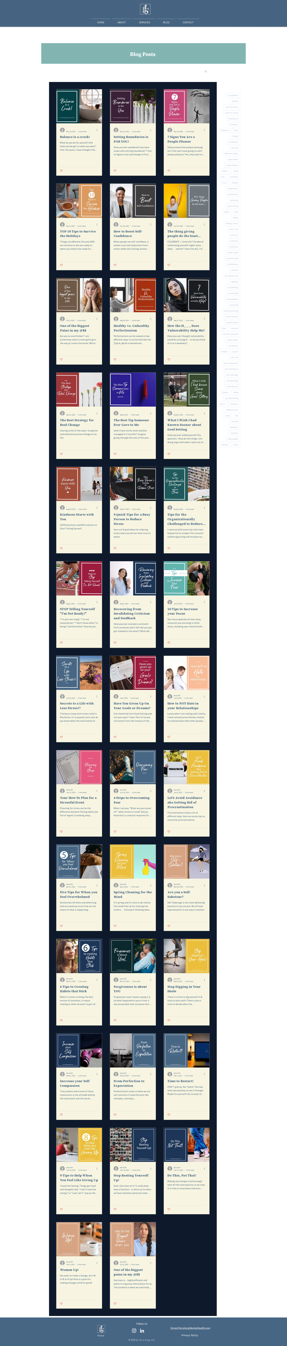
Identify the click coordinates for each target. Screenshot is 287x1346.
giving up (234, 200)
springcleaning (231, 398)
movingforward (231, 275)
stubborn (234, 404)
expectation (233, 159)
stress (222, 404)
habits (235, 217)
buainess (234, 124)
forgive (235, 182)
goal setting (233, 206)
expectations (232, 165)
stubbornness (232, 409)
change (235, 136)
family (235, 171)
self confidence (231, 369)
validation (234, 427)
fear (223, 176)
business (225, 130)
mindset (234, 270)
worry (235, 444)
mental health (232, 258)
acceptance (233, 95)
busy (236, 130)
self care (234, 357)
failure (225, 171)
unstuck (234, 421)
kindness (234, 241)
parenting (234, 305)
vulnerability (233, 439)
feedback (234, 176)
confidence (233, 142)
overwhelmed (232, 299)
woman (225, 444)
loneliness (233, 246)
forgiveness (233, 188)
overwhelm (233, 293)
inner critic (233, 229)
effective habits (231, 153)
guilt (236, 211)
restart (224, 351)
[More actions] (98, 130)
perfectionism (232, 316)
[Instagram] (134, 1330)
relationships (232, 340)
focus (224, 182)
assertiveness (232, 107)
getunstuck (233, 194)
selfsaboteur (232, 386)
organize (234, 281)
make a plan (233, 252)
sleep (235, 392)
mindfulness (233, 264)
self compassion (231, 363)
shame (225, 392)
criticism (234, 147)
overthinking (232, 287)
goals (227, 211)
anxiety (235, 101)
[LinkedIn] (142, 1330)
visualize (234, 433)
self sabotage (232, 374)
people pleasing (231, 310)
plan (224, 328)
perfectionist (232, 322)
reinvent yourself (230, 334)
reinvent (234, 328)
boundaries (233, 118)
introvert (234, 235)
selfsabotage (232, 380)
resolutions (233, 345)
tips (236, 415)
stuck (227, 415)
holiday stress (232, 223)
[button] (205, 71)
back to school (231, 112)
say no (235, 351)
